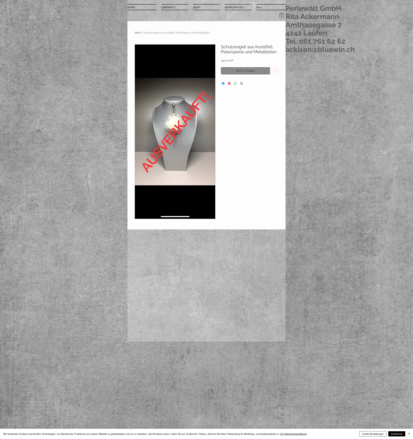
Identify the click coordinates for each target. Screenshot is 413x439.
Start (137, 32)
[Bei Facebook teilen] (223, 83)
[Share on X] (241, 83)
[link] (281, 15)
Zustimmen (397, 433)
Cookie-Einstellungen (373, 433)
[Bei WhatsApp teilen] (235, 83)
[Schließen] (409, 433)
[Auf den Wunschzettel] (274, 70)
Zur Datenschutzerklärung (293, 433)
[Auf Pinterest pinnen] (229, 83)
